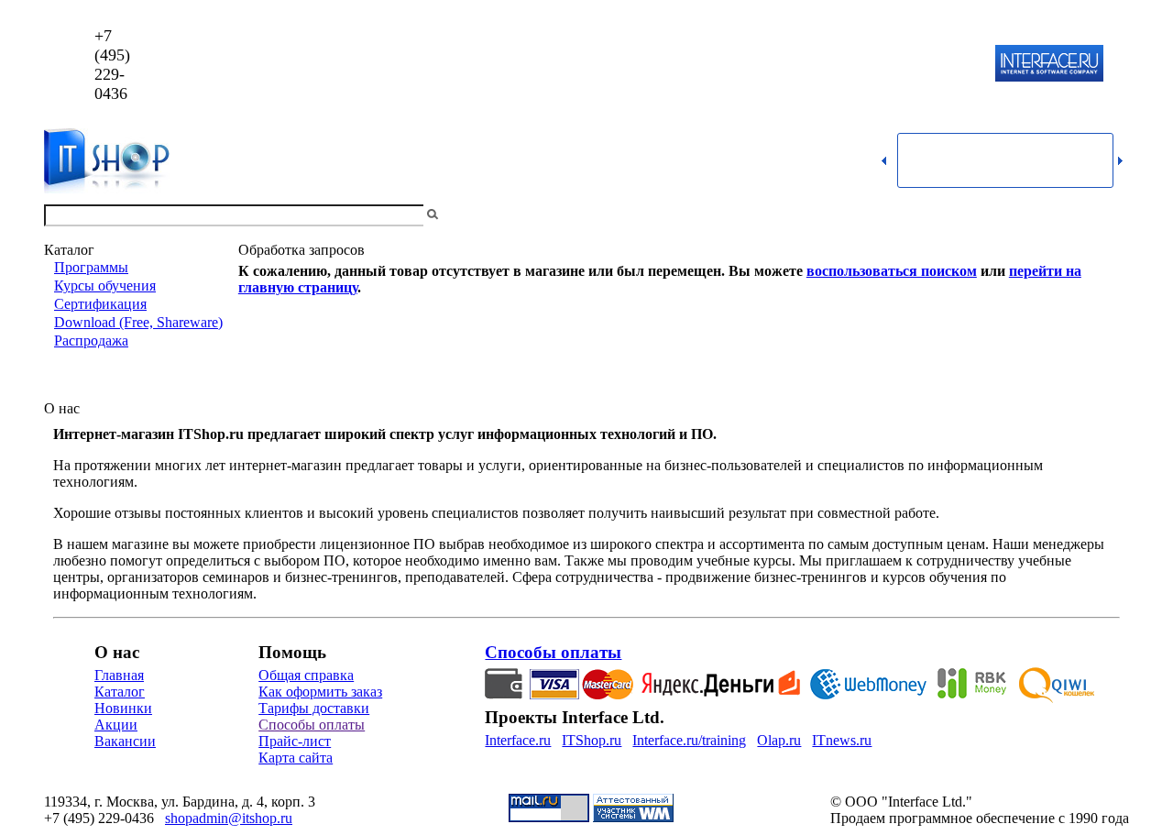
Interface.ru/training (689, 740)
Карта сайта (295, 757)
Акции (115, 724)
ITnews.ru (842, 740)
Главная (119, 675)
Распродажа (91, 340)
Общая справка (306, 675)
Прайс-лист (294, 741)
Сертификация (100, 304)
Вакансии (125, 741)
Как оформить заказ (320, 691)
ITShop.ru (591, 740)
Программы (91, 267)
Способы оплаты (311, 724)
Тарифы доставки (313, 708)
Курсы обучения (105, 285)
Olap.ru (779, 740)
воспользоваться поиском (891, 271)
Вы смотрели (472, 215)
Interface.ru (518, 740)
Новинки (123, 708)
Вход (1113, 215)
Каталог (119, 691)
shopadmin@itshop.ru (821, 64)
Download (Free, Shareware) (138, 322)
